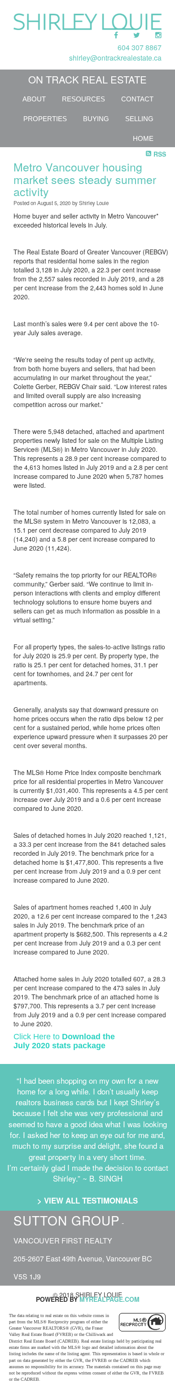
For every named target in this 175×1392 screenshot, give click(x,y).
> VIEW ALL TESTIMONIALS (87, 1200)
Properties (45, 119)
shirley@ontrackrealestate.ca (115, 58)
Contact (137, 99)
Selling (139, 119)
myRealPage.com (109, 1299)
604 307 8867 (140, 47)
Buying (96, 119)
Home (143, 138)
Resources (83, 99)
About (34, 99)
